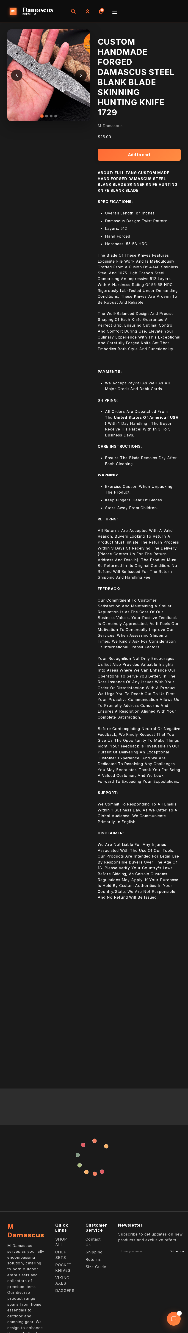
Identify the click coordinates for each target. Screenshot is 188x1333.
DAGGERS (65, 1290)
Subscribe (177, 1251)
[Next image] (81, 75)
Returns (93, 1259)
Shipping (94, 1252)
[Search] (73, 11)
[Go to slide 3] (51, 116)
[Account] (87, 11)
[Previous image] (16, 75)
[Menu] (115, 11)
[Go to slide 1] (42, 116)
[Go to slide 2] (46, 116)
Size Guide (96, 1266)
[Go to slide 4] (55, 116)
